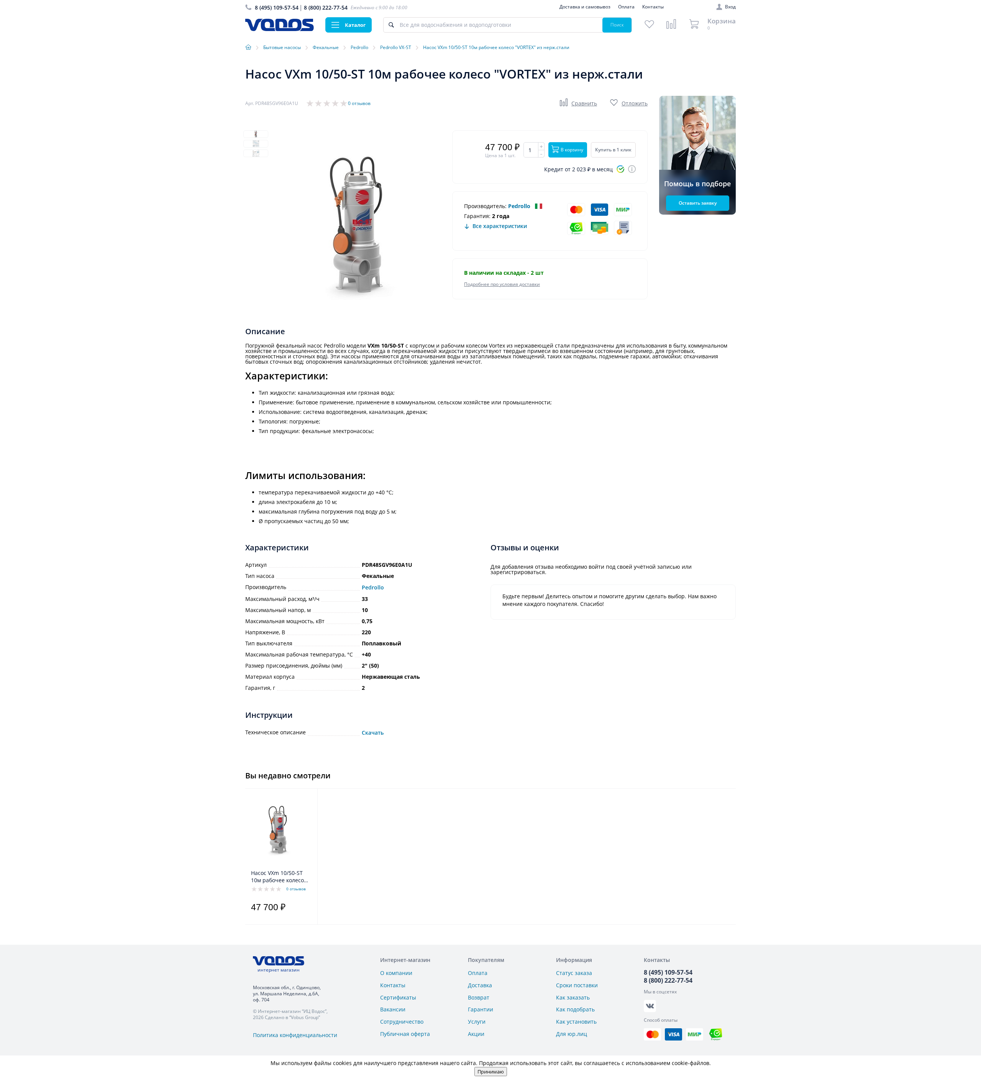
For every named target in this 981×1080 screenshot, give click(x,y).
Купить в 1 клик (613, 149)
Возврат (478, 997)
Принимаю (490, 1071)
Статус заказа (574, 973)
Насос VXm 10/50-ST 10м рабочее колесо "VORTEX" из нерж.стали (277, 877)
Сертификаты (398, 997)
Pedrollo (519, 206)
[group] (360, 228)
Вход (730, 7)
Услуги (477, 1021)
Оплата (626, 6)
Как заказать (573, 997)
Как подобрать (575, 1009)
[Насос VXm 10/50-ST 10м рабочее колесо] (279, 830)
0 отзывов (359, 103)
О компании (396, 973)
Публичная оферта (405, 1033)
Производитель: (485, 206)
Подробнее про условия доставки (502, 284)
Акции (476, 1033)
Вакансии (392, 1009)
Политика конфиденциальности (295, 1035)
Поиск (617, 24)
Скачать (373, 733)
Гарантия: (477, 216)
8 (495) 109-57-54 (277, 7)
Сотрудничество (401, 1021)
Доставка (480, 985)
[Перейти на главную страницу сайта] (279, 29)
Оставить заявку (698, 203)
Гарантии (480, 1009)
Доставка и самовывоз (584, 6)
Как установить (576, 1021)
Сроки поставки (577, 985)
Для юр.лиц (571, 1033)
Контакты (653, 6)
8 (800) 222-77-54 (326, 7)
